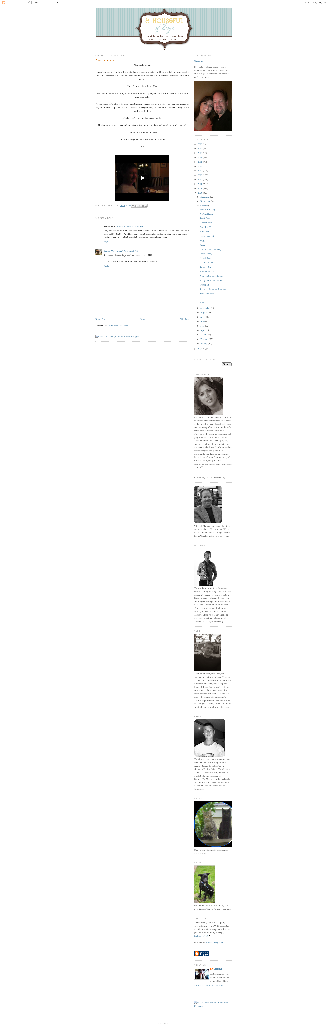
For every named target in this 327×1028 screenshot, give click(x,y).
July (202, 316)
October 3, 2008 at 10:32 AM (129, 226)
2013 (200, 170)
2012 (200, 175)
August (204, 312)
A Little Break (206, 258)
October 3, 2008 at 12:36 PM (124, 250)
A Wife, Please (206, 213)
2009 (200, 188)
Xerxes (107, 250)
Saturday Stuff (206, 266)
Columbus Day (206, 262)
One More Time (207, 227)
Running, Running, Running (213, 289)
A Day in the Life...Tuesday (212, 275)
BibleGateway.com (214, 942)
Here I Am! (204, 231)
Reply (106, 241)
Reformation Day (207, 209)
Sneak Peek (205, 218)
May (202, 325)
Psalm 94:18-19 (201, 935)
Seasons (198, 61)
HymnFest (204, 284)
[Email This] (133, 206)
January (204, 343)
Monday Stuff (206, 222)
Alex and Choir (104, 60)
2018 (200, 148)
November (205, 201)
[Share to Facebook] (142, 206)
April (203, 330)
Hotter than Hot (207, 235)
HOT (202, 302)
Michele (218, 969)
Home (142, 319)
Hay (201, 297)
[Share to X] (139, 206)
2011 (200, 179)
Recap (202, 244)
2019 (200, 144)
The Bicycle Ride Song (210, 249)
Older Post (184, 319)
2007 (200, 348)
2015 (200, 161)
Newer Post (100, 319)
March (203, 334)
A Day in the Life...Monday (212, 280)
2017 (200, 152)
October (204, 205)
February (204, 339)
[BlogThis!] (136, 206)
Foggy (203, 240)
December (205, 196)
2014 (200, 166)
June (202, 321)
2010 (200, 183)
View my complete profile (209, 986)
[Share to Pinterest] (146, 206)
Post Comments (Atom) (118, 325)
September (205, 308)
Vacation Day (206, 253)
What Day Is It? (207, 271)
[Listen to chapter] (210, 935)
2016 (200, 157)
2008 (200, 192)
